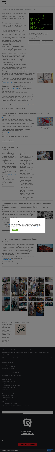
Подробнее (35, 226)
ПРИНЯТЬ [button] (15, 229)
